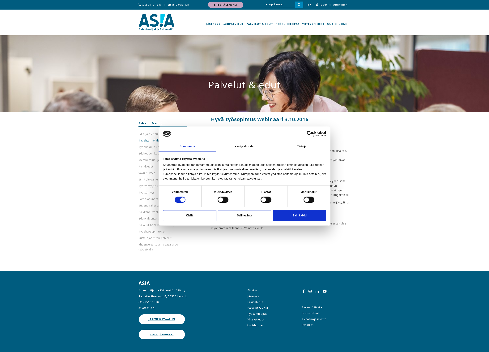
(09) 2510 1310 (151, 4)
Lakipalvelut (233, 24)
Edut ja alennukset (151, 134)
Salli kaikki (299, 215)
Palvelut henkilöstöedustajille (158, 225)
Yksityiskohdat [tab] (244, 146)
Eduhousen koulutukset (154, 153)
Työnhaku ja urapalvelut (154, 147)
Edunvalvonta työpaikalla (155, 218)
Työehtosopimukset (152, 231)
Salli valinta (244, 215)
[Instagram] (310, 291)
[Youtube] (325, 291)
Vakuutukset (146, 173)
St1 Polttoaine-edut (151, 179)
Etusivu (252, 290)
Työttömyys (146, 192)
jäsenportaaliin (162, 319)
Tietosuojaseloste (314, 319)
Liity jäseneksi (225, 5)
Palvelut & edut (259, 24)
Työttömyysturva (150, 186)
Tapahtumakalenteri (152, 140)
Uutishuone (337, 24)
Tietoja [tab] (301, 146)
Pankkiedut (145, 166)
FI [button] (308, 4)
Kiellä (189, 215)
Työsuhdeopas (287, 24)
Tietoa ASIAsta (312, 307)
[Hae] (299, 5)
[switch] (223, 200)
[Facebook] (303, 291)
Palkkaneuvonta (149, 212)
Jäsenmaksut (310, 313)
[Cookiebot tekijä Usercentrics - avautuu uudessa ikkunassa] (309, 134)
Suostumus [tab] (187, 146)
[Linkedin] (317, 291)
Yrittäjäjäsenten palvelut (155, 238)
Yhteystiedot (313, 24)
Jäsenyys (213, 24)
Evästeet (308, 325)
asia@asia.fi (180, 4)
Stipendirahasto (149, 205)
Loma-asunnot (148, 199)
